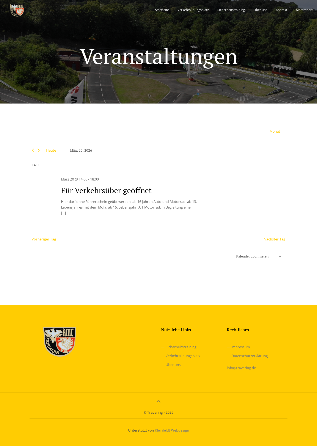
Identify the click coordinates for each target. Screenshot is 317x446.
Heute (51, 150)
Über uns (173, 364)
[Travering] (17, 9)
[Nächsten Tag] (38, 150)
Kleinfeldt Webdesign (172, 430)
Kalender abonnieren (252, 256)
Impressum (240, 347)
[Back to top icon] (158, 401)
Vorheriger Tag (44, 239)
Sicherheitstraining (181, 347)
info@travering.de (241, 368)
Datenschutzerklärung (249, 355)
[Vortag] (33, 150)
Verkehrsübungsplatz (183, 355)
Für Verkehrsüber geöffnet (106, 190)
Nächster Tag (274, 239)
